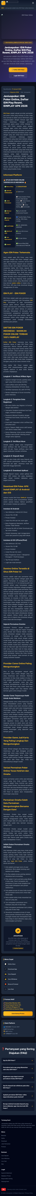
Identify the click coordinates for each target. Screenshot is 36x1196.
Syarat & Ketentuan (6, 1173)
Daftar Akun (10, 964)
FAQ (2, 1164)
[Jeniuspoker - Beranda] (9, 3)
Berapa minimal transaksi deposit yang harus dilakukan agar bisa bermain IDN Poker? (15, 1106)
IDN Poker (6, 113)
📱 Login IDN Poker (18, 75)
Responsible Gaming (6, 1178)
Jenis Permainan (5, 1144)
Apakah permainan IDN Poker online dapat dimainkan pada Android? (15, 1096)
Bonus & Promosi (11, 984)
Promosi (3, 1146)
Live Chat (9, 989)
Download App (11, 969)
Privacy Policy (29, 1193)
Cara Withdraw (11, 979)
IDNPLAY (23, 497)
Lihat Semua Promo (18, 1013)
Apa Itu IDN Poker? (9, 1060)
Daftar (3, 1138)
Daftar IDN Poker (9, 342)
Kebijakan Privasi (6, 1176)
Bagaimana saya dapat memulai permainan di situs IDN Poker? (13, 1078)
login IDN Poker (16, 861)
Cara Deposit (10, 974)
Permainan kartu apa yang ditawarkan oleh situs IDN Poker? (15, 1068)
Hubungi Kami (5, 1181)
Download (4, 1141)
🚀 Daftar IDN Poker (18, 70)
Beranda (3, 1135)
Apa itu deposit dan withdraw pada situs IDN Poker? (16, 1087)
